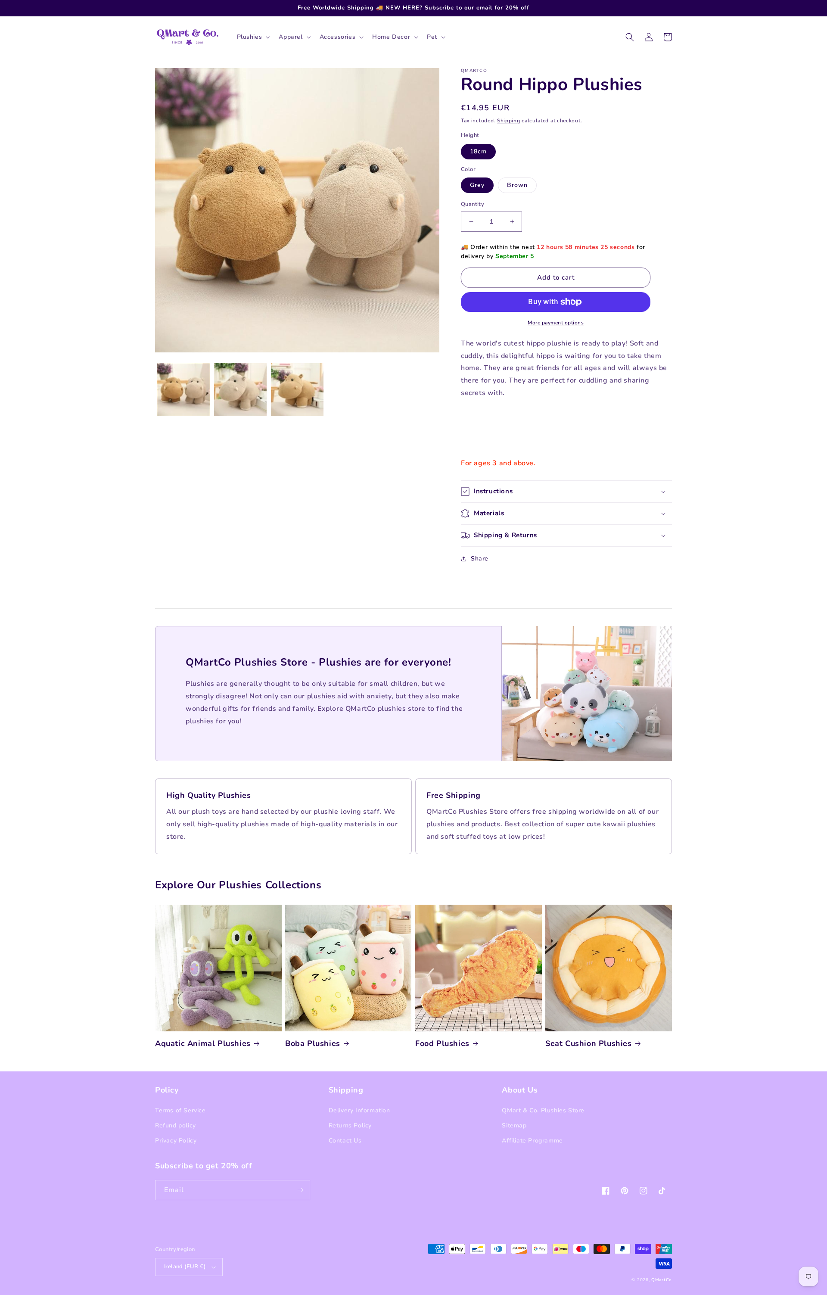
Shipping (508, 120)
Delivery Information (359, 1110)
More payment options (556, 322)
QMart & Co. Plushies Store (543, 1110)
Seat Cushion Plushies (588, 1044)
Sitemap (514, 1125)
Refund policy (175, 1125)
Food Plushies (442, 1044)
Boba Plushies (312, 1044)
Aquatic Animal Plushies (203, 1044)
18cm (478, 151)
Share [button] (479, 558)
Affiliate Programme (532, 1140)
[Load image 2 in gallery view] (240, 389)
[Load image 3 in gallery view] (297, 389)
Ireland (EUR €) (184, 1266)
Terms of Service (180, 1110)
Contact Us (345, 1140)
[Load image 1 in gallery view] (183, 389)
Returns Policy (350, 1125)
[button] (253, 37)
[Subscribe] (300, 1190)
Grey (477, 185)
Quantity (472, 204)
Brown (517, 185)
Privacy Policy (175, 1140)
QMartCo (661, 1280)
